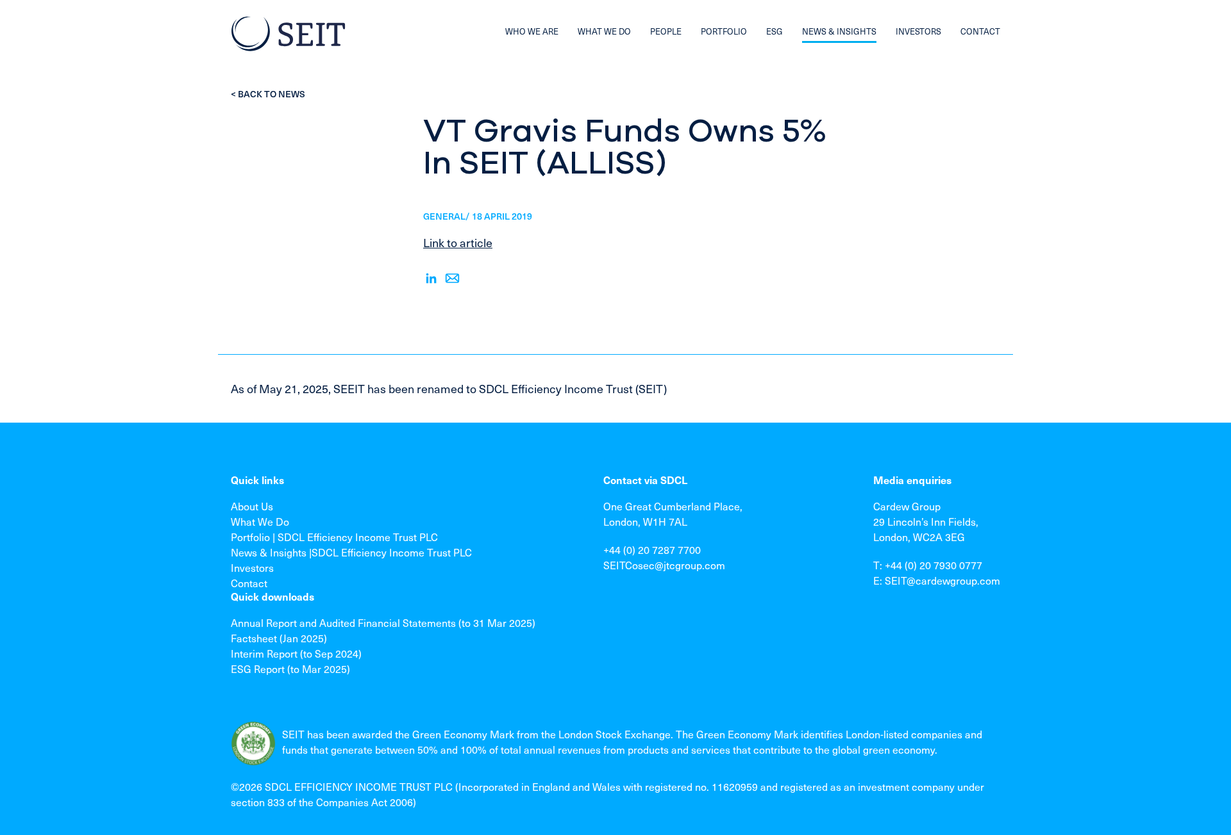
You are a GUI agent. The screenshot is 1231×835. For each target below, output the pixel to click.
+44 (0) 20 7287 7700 (652, 549)
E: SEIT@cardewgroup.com (936, 580)
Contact (249, 582)
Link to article (457, 242)
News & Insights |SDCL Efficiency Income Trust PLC (351, 552)
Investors (252, 567)
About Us (252, 506)
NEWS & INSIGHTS (839, 31)
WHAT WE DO (604, 31)
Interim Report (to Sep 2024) (296, 653)
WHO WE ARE (531, 31)
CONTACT (980, 31)
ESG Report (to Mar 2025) (290, 668)
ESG (774, 31)
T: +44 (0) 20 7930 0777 (927, 564)
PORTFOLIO (724, 31)
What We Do (260, 521)
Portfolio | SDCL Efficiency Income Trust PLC (334, 536)
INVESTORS (918, 31)
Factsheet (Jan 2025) (279, 637)
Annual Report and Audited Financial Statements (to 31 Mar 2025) (383, 622)
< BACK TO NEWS (268, 94)
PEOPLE (666, 31)
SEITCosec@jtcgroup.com (664, 564)
